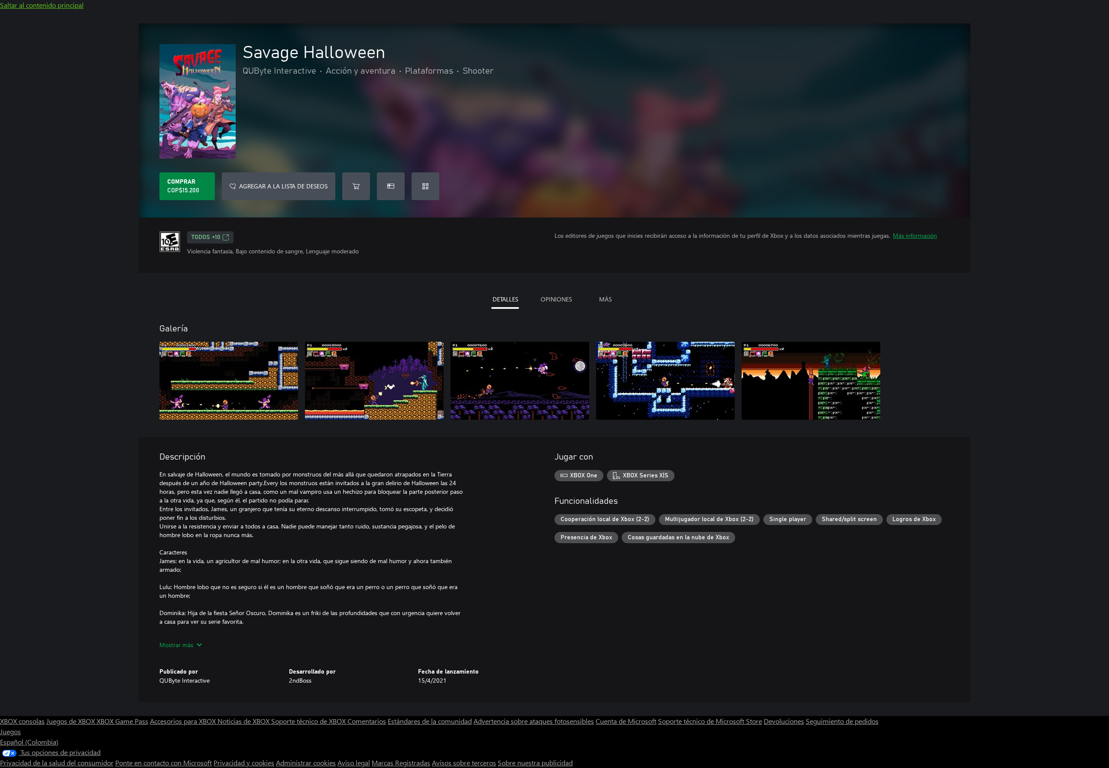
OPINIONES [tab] (556, 299)
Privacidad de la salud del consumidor (56, 762)
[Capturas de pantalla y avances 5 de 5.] (811, 381)
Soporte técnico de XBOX (309, 721)
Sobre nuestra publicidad (535, 762)
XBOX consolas (22, 721)
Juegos (10, 731)
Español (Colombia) (29, 741)
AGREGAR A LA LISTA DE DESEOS (283, 186)
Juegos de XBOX (71, 721)
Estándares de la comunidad (430, 721)
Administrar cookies (306, 762)
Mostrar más (176, 645)
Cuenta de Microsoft (626, 721)
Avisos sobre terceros (464, 762)
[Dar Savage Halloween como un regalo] (391, 186)
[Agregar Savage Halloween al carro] (356, 186)
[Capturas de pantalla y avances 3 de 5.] (520, 381)
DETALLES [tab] (505, 299)
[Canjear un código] (425, 186)
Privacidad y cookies (244, 762)
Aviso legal (353, 762)
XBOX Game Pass (122, 721)
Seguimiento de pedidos (842, 721)
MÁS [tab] (605, 299)
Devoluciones (784, 721)
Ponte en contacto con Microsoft (163, 762)
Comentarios (366, 721)
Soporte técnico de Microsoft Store (710, 721)
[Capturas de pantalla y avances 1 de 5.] (228, 381)
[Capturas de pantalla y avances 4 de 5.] (665, 381)
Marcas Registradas (401, 762)
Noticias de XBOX (244, 721)
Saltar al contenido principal (42, 5)
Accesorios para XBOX (183, 721)
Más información (915, 235)
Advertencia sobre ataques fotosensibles (533, 721)
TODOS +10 (206, 237)
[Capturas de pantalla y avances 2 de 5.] (374, 381)
